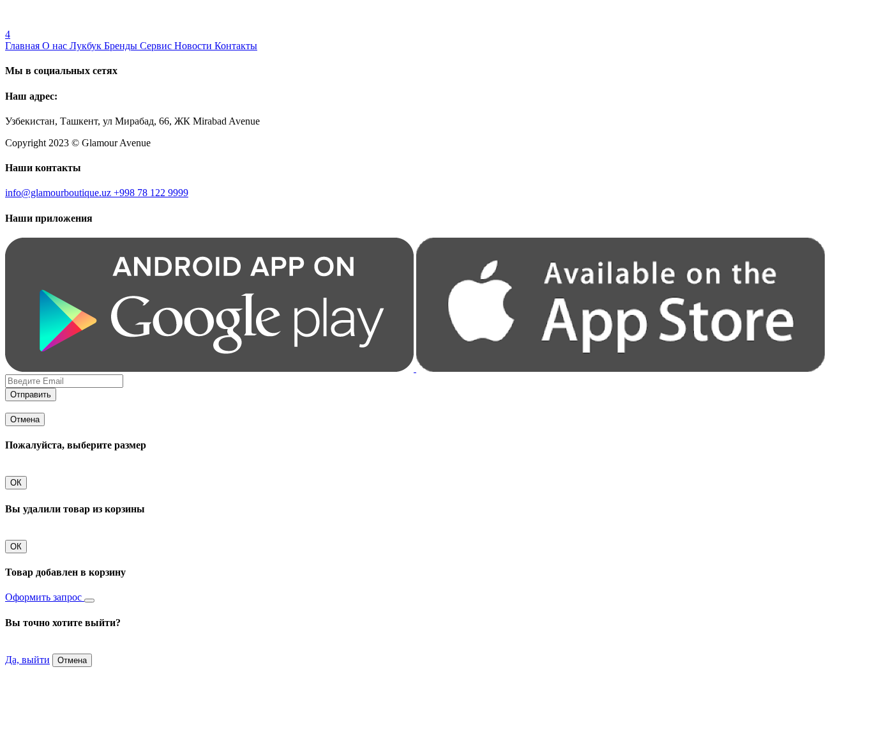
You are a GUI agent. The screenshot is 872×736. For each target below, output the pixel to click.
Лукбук (87, 45)
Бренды (122, 45)
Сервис (157, 45)
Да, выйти (27, 659)
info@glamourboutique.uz (59, 192)
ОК (16, 482)
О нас (56, 45)
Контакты (235, 45)
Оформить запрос (44, 597)
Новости (194, 45)
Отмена (25, 419)
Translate (100, 22)
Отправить (30, 394)
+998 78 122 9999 (151, 192)
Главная (23, 45)
